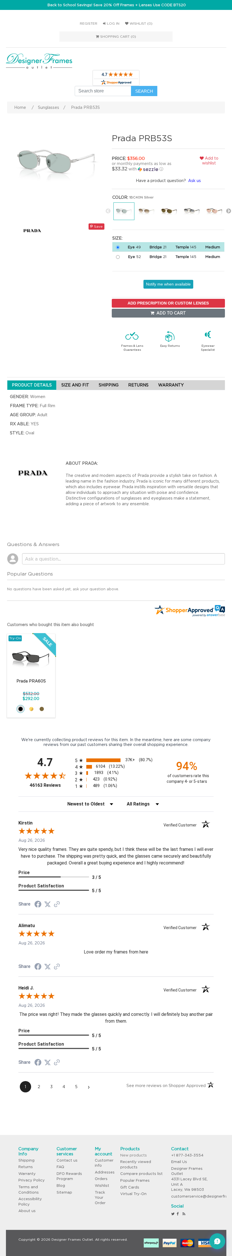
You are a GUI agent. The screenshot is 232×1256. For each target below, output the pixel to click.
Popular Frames (135, 1180)
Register (88, 23)
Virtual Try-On (133, 1194)
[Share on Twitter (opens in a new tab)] (47, 904)
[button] (148, 166)
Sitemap (64, 1192)
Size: (117, 238)
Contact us (67, 1160)
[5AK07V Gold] (31, 709)
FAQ (60, 1167)
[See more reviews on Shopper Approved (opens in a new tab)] (57, 904)
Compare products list (141, 1174)
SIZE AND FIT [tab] (75, 385)
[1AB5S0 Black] (20, 709)
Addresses (105, 1172)
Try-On (15, 638)
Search (144, 91)
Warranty (27, 1174)
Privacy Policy (31, 1180)
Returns (25, 1167)
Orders (101, 1179)
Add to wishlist (210, 160)
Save (98, 226)
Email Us (179, 1162)
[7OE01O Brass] (42, 709)
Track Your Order (100, 1197)
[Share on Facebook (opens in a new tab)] (38, 905)
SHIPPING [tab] (109, 385)
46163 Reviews (51, 785)
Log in (112, 23)
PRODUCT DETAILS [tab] (32, 385)
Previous (108, 211)
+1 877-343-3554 (187, 1155)
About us (27, 1211)
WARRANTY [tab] (171, 385)
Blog (61, 1185)
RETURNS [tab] (138, 385)
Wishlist (102, 1185)
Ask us (194, 180)
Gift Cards (129, 1187)
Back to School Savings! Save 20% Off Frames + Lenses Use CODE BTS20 (117, 5)
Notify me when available (168, 284)
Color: (120, 197)
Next (228, 211)
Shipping (26, 1160)
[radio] (116, 760)
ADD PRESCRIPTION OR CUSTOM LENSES (168, 303)
